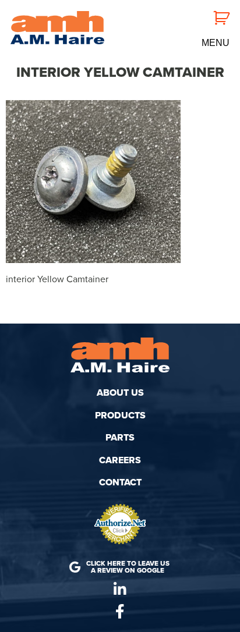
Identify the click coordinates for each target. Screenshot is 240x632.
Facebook (120, 612)
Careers (120, 460)
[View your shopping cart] (215, 17)
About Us (120, 393)
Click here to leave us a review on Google (128, 566)
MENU (216, 43)
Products (120, 415)
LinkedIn (120, 589)
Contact (120, 482)
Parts (120, 437)
